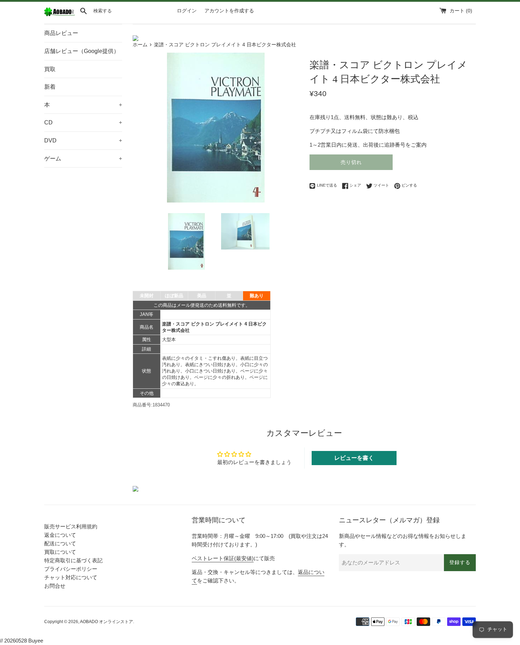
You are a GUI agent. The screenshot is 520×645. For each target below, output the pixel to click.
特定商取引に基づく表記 (73, 560)
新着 (50, 87)
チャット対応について (70, 577)
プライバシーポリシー (70, 569)
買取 (50, 69)
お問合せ (54, 586)
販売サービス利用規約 (70, 526)
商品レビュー (61, 33)
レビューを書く (354, 458)
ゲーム (83, 159)
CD (83, 122)
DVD (83, 140)
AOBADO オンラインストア (106, 621)
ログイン (187, 10)
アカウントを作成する (229, 10)
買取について (60, 552)
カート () (461, 10)
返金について (60, 535)
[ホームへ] (59, 14)
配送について (60, 543)
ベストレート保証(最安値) (223, 558)
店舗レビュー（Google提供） (81, 51)
